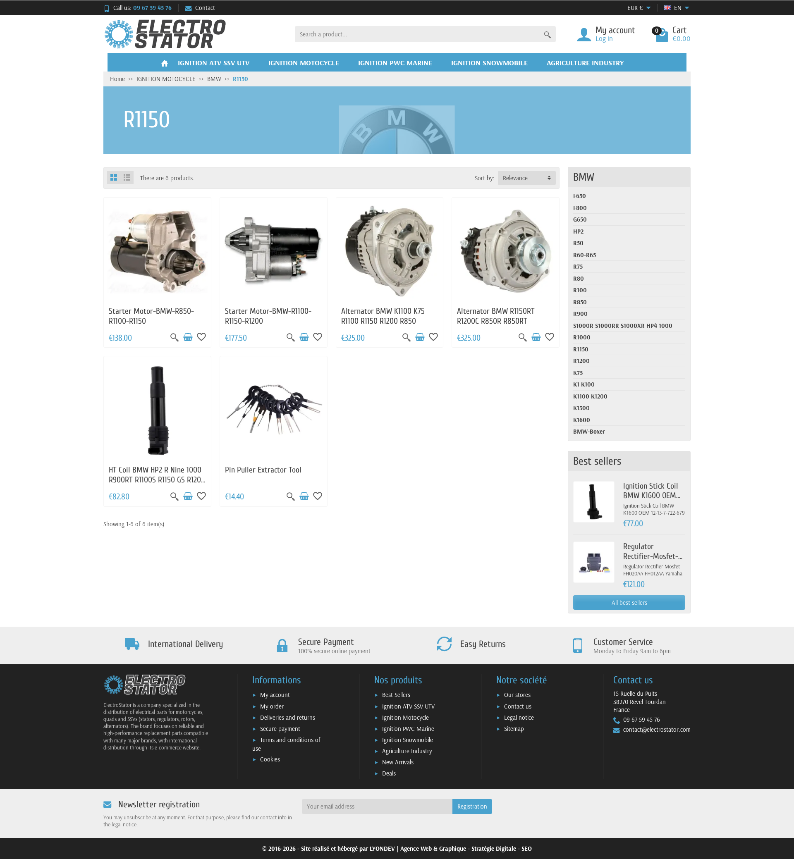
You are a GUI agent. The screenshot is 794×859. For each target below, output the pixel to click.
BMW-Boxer (589, 431)
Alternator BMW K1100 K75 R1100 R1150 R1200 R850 (383, 316)
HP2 (578, 231)
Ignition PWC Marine (408, 729)
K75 (578, 373)
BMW (583, 177)
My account (275, 695)
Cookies (270, 759)
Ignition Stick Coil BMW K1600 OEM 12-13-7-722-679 (650, 496)
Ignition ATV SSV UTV (408, 706)
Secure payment (280, 729)
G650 (580, 219)
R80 (578, 278)
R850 (580, 302)
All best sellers (629, 602)
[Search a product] (547, 34)
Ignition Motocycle (405, 717)
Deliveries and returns (287, 717)
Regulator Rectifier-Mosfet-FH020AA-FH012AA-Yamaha (653, 561)
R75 (578, 266)
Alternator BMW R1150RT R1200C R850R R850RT (496, 316)
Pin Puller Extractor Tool (263, 470)
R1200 (581, 361)
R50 (578, 243)
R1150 (580, 349)
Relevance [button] (515, 178)
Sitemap (514, 729)
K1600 (581, 420)
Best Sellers (396, 695)
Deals (389, 773)
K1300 (581, 408)
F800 (580, 208)
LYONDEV (382, 848)
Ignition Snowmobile (407, 740)
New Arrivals (398, 762)
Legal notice (519, 717)
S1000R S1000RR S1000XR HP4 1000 (622, 325)
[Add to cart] (188, 337)
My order (272, 706)
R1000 (582, 337)
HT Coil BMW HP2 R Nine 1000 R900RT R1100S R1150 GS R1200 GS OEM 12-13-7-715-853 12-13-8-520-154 (157, 484)
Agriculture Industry (407, 751)
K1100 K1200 (590, 396)
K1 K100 (584, 384)
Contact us (517, 706)
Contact (205, 8)
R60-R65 (584, 255)
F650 (579, 196)
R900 (580, 313)
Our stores (517, 695)
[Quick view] (174, 337)
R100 (580, 290)
